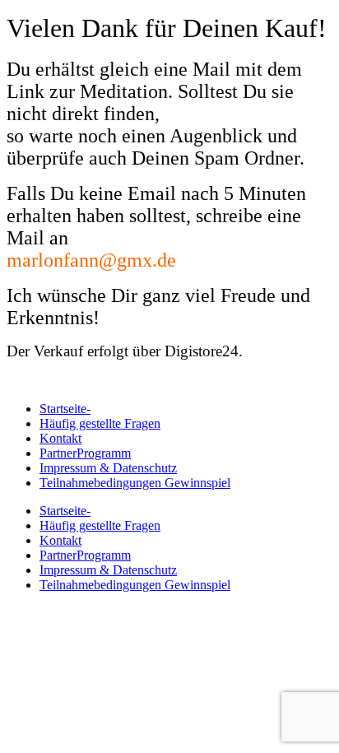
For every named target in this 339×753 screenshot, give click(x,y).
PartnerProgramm (85, 453)
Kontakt (60, 438)
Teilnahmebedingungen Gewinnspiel (134, 483)
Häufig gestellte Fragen (99, 423)
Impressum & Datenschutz (108, 468)
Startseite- (65, 409)
